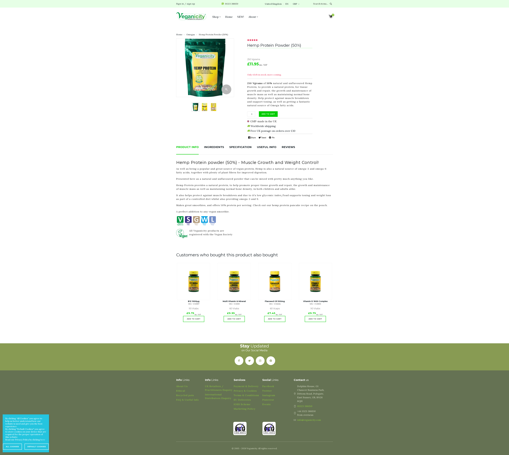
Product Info (187, 147)
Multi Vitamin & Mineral (234, 301)
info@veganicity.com (309, 419)
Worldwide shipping (263, 126)
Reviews (288, 147)
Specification (240, 147)
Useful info (266, 147)
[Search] (331, 3)
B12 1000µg (193, 301)
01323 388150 (304, 406)
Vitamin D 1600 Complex (315, 301)
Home (179, 34)
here (42, 439)
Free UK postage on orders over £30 (273, 130)
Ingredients (214, 147)
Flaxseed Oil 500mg (275, 301)
